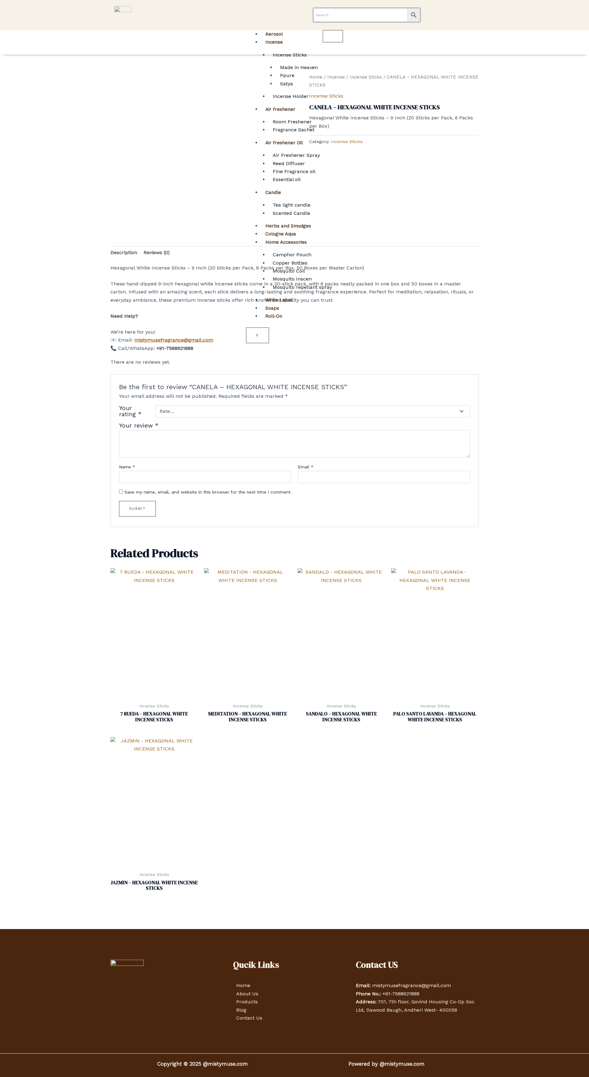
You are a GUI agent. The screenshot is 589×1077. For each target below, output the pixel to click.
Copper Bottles (290, 263)
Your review (138, 425)
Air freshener (280, 109)
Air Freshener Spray (296, 155)
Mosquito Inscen (292, 279)
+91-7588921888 (401, 994)
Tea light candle (291, 205)
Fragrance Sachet (293, 130)
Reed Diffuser (289, 163)
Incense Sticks (290, 55)
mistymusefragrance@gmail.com (411, 985)
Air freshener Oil (284, 142)
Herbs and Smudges (288, 226)
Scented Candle (291, 213)
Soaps (272, 308)
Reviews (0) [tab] (157, 252)
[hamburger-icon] (333, 36)
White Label (278, 300)
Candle (273, 192)
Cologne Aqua (280, 234)
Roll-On (273, 316)
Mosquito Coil (289, 271)
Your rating (130, 411)
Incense (274, 42)
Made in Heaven (299, 67)
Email (306, 466)
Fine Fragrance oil (294, 171)
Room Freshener (292, 122)
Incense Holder (291, 96)
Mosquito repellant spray (302, 287)
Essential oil (287, 179)
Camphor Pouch (292, 255)
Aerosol (274, 34)
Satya (286, 84)
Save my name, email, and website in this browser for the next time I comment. (208, 492)
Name (127, 466)
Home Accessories (286, 242)
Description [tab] (123, 252)
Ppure (287, 75)
